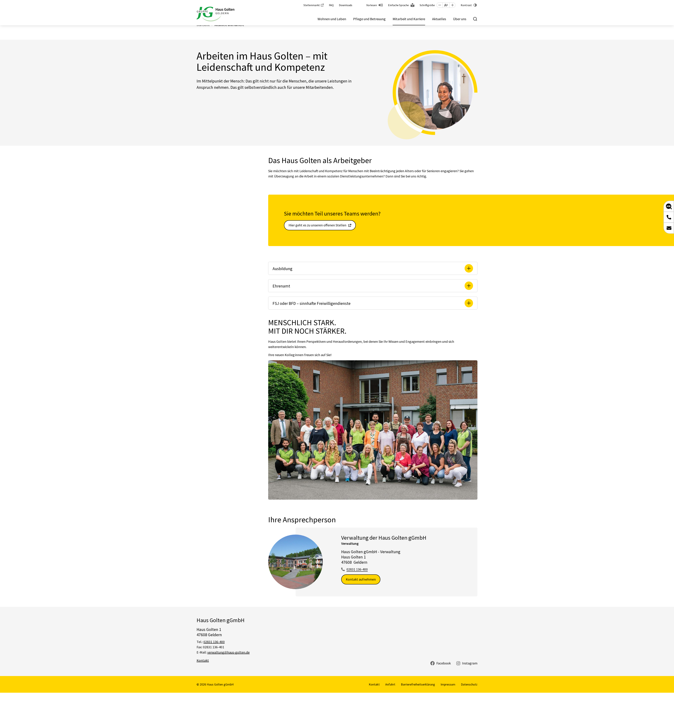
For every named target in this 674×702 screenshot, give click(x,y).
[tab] (372, 268)
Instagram (469, 663)
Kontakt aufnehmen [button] (361, 579)
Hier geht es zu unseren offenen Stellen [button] (317, 225)
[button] (439, 5)
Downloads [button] (345, 5)
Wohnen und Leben (332, 19)
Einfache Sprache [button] (398, 5)
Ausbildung (282, 268)
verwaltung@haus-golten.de (228, 652)
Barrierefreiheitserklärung (418, 684)
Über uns (459, 19)
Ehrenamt (281, 286)
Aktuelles (439, 19)
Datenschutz (469, 684)
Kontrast (466, 5)
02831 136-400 (357, 569)
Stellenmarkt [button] (311, 5)
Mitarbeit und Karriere (409, 19)
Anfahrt (390, 684)
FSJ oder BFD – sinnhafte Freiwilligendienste (312, 303)
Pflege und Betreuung (369, 19)
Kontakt (203, 660)
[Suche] (475, 19)
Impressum (448, 684)
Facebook (443, 663)
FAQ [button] (331, 5)
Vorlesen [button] (371, 5)
